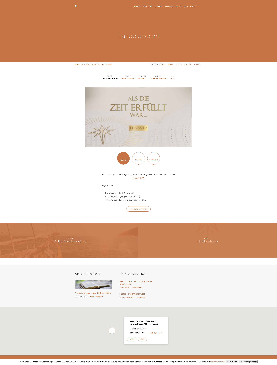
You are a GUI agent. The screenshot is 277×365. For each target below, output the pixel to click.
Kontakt (194, 6)
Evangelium (95, 64)
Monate (197, 64)
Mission (178, 6)
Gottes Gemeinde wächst (70, 241)
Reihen (170, 64)
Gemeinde (169, 6)
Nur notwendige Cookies (248, 362)
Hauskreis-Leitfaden (138, 209)
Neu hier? (137, 6)
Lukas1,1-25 (138, 178)
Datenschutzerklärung (217, 362)
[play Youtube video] (138, 117)
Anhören (138, 160)
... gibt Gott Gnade (206, 241)
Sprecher (188, 64)
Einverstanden (232, 362)
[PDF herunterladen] (108, 296)
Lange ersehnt (106, 64)
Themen (162, 64)
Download (153, 160)
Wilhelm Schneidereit (96, 297)
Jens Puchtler (124, 287)
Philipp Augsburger (126, 297)
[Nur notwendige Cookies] (274, 362)
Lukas (172, 78)
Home (77, 64)
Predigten (147, 6)
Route (142, 339)
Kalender (158, 6)
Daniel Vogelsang (127, 78)
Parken (131, 339)
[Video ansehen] (106, 296)
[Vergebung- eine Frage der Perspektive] (93, 288)
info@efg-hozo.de (155, 333)
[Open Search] (201, 7)
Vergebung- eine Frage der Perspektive (93, 293)
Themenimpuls (137, 287)
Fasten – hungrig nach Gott (132, 293)
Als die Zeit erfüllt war (158, 78)
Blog (186, 6)
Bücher (179, 64)
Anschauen (123, 160)
